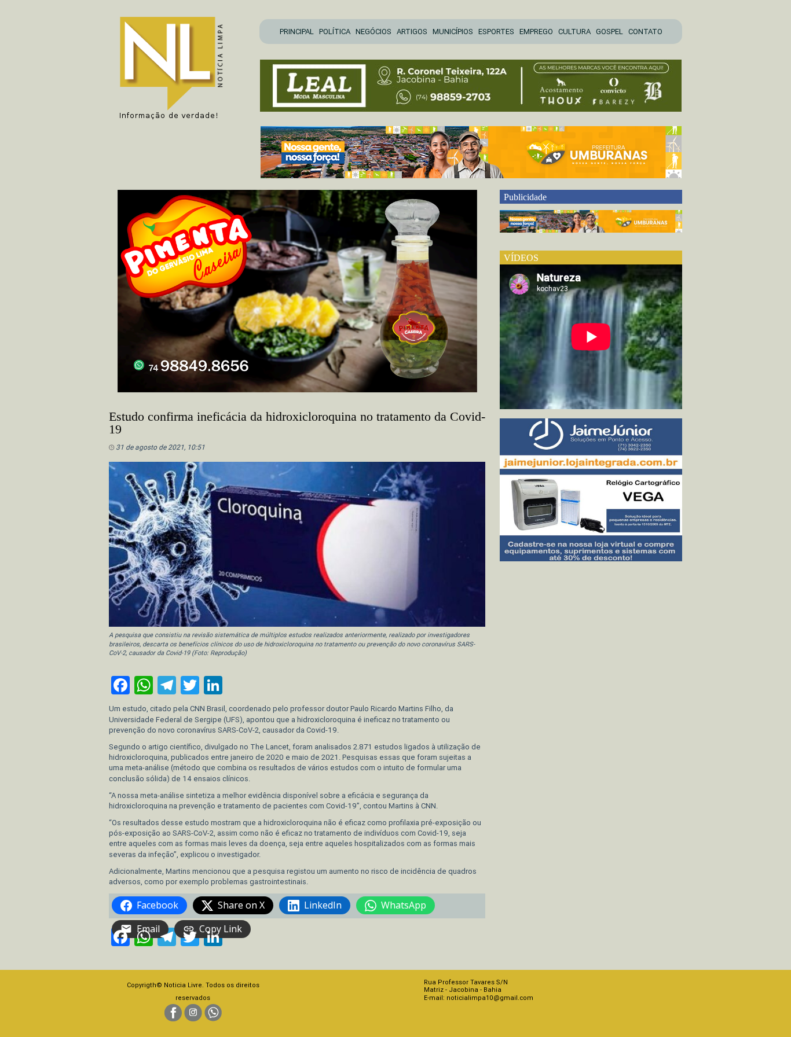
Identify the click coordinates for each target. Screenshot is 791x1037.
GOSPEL (609, 31)
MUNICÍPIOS (453, 31)
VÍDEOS (521, 258)
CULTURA (574, 31)
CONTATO (645, 31)
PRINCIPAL (297, 31)
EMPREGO (536, 31)
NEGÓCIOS (373, 31)
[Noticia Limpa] (177, 64)
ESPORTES (496, 31)
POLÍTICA (334, 31)
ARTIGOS (412, 31)
